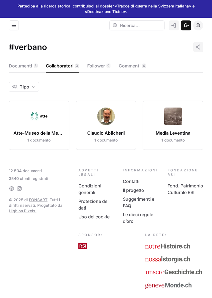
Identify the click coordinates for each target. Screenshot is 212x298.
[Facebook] (11, 188)
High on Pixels (22, 210)
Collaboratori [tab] (62, 66)
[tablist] (106, 66)
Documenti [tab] (23, 66)
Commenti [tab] (132, 66)
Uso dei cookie (94, 216)
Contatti (131, 181)
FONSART (38, 199)
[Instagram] (19, 188)
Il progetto (133, 190)
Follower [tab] (98, 66)
